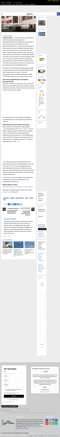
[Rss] (50, 423)
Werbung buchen (20, 4)
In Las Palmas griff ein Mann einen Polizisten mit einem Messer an (25, 213)
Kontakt (26, 4)
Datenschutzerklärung (53, 435)
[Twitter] (50, 420)
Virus (4, 199)
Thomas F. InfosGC (10, 219)
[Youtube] (46, 423)
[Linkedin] (56, 420)
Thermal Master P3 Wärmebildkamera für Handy (41, 268)
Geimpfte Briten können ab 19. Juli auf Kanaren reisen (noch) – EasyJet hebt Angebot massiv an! (18, 253)
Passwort (40, 216)
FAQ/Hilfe (3, 4)
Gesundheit (5, 21)
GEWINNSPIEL (32, 4)
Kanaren (12, 198)
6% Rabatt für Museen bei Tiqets (41, 368)
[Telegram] (53, 423)
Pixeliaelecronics (33, 433)
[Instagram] (53, 420)
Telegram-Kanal (7, 192)
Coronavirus (6, 198)
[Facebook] (46, 420)
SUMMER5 (46, 371)
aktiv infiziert (23, 129)
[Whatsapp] (56, 423)
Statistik (31, 198)
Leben (26, 198)
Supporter (40, 198)
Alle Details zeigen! (45, 389)
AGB (46, 435)
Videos (39, 433)
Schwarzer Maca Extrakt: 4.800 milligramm (41, 257)
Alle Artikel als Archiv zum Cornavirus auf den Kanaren (18, 187)
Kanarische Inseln (20, 198)
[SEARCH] (27, 410)
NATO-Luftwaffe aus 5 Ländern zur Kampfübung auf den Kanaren (29, 251)
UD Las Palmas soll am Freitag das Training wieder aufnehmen (12, 212)
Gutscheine (8, 4)
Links (13, 4)
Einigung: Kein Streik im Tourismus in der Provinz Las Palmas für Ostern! (7, 251)
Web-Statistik (12, 166)
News (9, 21)
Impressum (41, 435)
